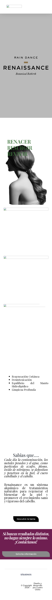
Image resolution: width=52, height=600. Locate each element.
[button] (43, 6)
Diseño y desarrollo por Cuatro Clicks (38, 586)
